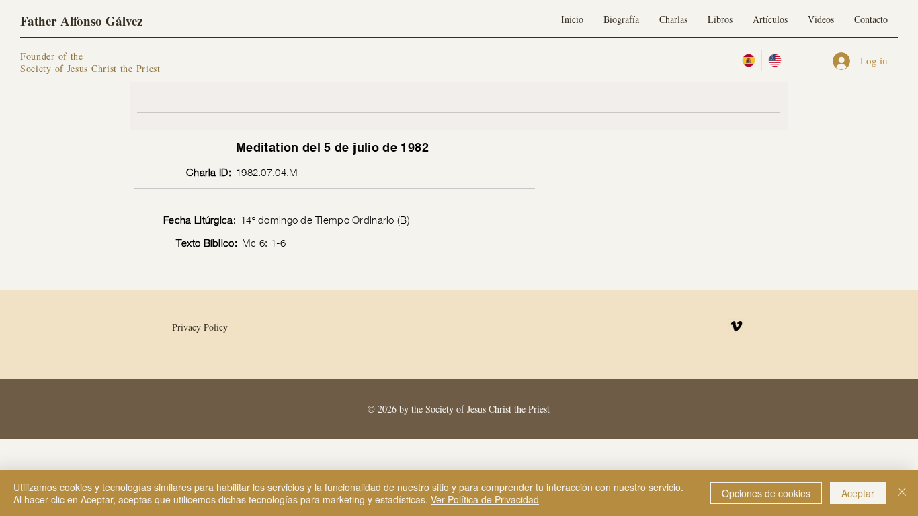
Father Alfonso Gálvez (81, 20)
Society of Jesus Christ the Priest (90, 68)
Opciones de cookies (766, 493)
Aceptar (857, 493)
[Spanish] (748, 60)
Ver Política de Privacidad (485, 499)
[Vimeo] (736, 326)
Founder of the (53, 56)
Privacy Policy (200, 326)
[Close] (902, 493)
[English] (774, 60)
